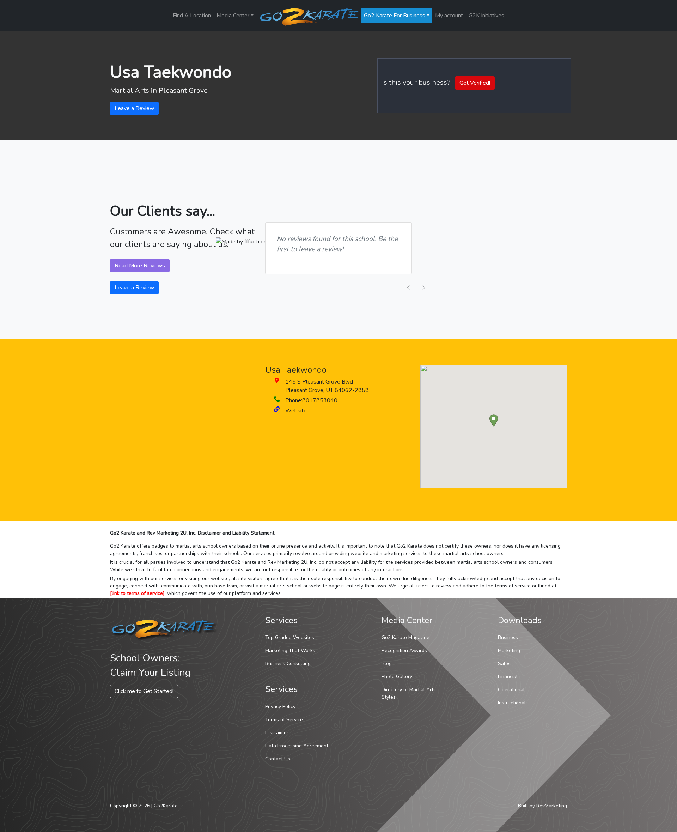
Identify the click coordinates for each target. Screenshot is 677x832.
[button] (493, 420)
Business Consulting (288, 663)
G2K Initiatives (486, 15)
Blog (387, 663)
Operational (511, 689)
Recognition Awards (404, 650)
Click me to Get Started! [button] (144, 691)
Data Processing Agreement (296, 745)
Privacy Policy (280, 706)
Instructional (512, 702)
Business (508, 637)
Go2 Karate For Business (394, 15)
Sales (504, 663)
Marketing (509, 650)
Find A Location (192, 15)
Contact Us (277, 758)
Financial (508, 676)
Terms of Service (284, 719)
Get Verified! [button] (474, 83)
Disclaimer (276, 732)
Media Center (232, 15)
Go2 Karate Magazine (405, 637)
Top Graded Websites (289, 637)
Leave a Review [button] (134, 108)
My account (449, 15)
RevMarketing (551, 805)
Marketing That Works (290, 650)
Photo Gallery (397, 676)
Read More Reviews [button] (140, 266)
